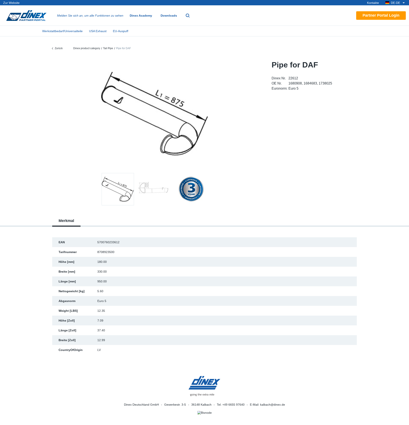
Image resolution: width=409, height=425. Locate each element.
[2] (191, 189)
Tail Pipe (108, 48)
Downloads (169, 15)
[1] (154, 189)
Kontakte (373, 2)
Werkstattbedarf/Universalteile (62, 31)
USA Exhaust (98, 31)
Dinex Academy (141, 15)
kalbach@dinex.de (272, 404)
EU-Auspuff (120, 31)
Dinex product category (86, 48)
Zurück (59, 48)
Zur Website (11, 2)
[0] (154, 113)
